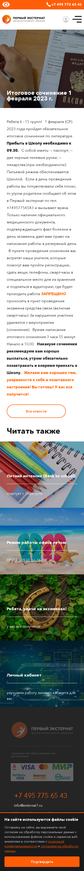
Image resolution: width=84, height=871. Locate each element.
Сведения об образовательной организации (33, 754)
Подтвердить (42, 862)
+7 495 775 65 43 (66, 4)
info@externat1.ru (28, 805)
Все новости (36, 411)
